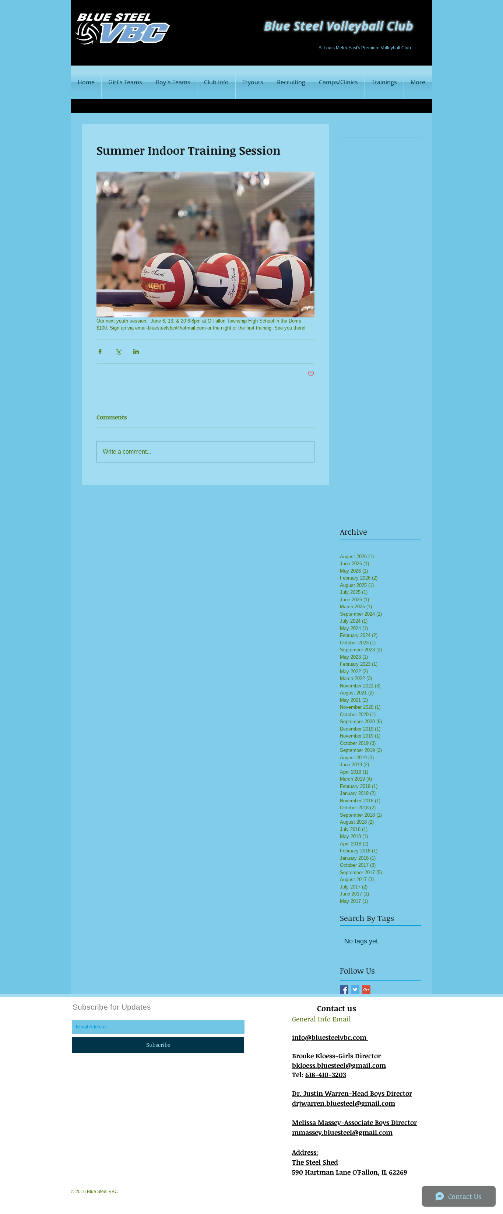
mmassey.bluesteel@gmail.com (342, 1132)
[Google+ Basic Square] (366, 989)
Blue (277, 26)
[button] (173, 82)
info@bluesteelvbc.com (330, 1037)
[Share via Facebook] (99, 351)
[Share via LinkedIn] (136, 351)
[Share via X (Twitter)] (118, 351)
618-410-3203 (325, 1074)
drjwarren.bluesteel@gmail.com (343, 1103)
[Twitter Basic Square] (355, 989)
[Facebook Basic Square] (344, 989)
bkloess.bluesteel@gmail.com (339, 1065)
